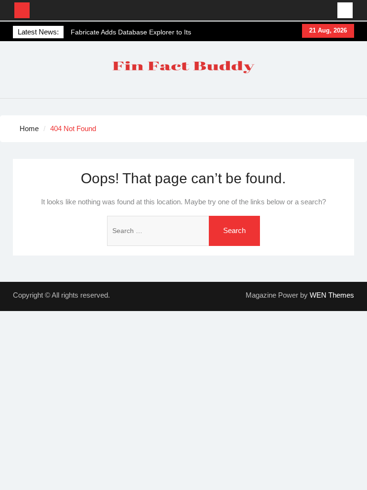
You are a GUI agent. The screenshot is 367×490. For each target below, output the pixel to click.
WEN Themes (332, 295)
